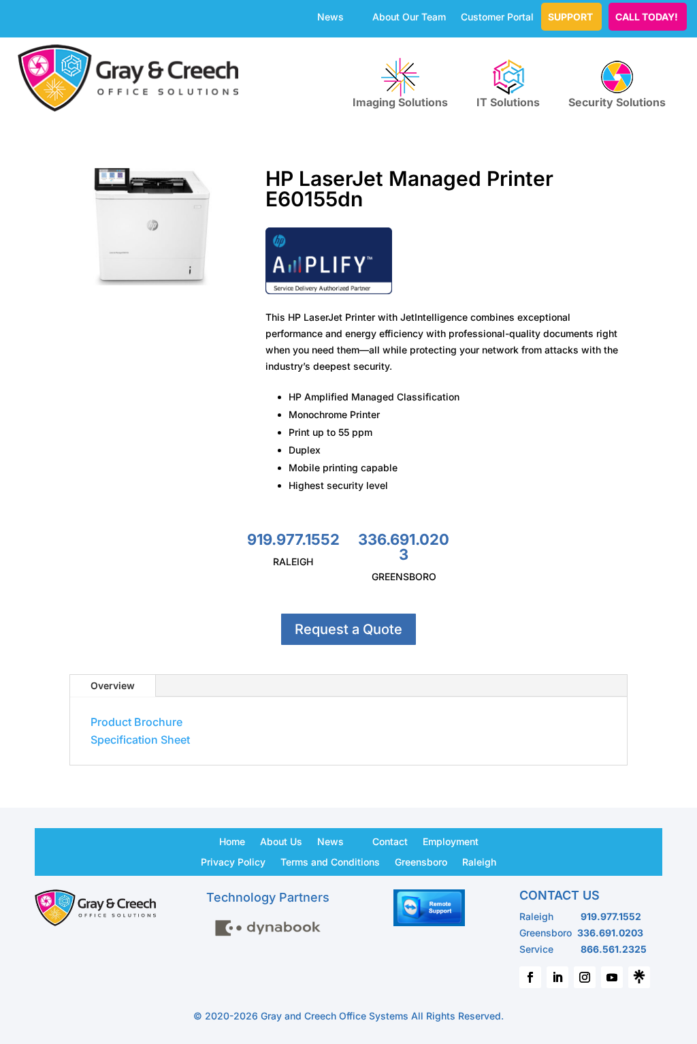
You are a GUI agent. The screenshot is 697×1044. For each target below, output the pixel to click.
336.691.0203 (403, 547)
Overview (113, 685)
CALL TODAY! (646, 16)
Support (570, 16)
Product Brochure (136, 722)
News (330, 17)
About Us (281, 841)
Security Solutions (617, 102)
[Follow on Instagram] (585, 977)
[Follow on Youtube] (612, 977)
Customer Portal (497, 17)
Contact (390, 841)
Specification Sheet (140, 739)
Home (232, 841)
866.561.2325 (614, 949)
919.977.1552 (293, 539)
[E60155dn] (152, 285)
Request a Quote (348, 629)
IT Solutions (508, 102)
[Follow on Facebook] (530, 977)
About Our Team (409, 17)
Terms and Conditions (330, 861)
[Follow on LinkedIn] (557, 977)
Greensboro (421, 861)
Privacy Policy (233, 861)
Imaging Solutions (400, 102)
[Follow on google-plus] (639, 977)
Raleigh (479, 861)
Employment (451, 841)
